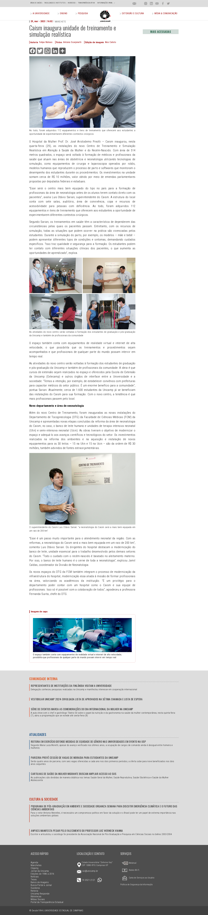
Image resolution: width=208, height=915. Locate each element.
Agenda (34, 862)
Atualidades (37, 734)
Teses (34, 879)
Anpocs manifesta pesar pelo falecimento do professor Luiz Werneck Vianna (77, 830)
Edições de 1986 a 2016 (42, 873)
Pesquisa (83, 13)
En (134, 3)
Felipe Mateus (45, 42)
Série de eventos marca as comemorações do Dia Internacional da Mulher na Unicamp (82, 709)
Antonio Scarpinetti (72, 42)
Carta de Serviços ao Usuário (142, 878)
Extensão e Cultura (133, 13)
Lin (151, 3)
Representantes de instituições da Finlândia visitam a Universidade (71, 685)
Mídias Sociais (38, 899)
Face (162, 3)
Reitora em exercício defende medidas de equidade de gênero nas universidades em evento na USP (88, 741)
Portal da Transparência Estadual (47, 902)
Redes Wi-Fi (134, 870)
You (157, 3)
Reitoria (34, 890)
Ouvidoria (35, 888)
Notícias (35, 876)
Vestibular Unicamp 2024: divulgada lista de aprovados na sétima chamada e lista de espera (86, 699)
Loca (140, 3)
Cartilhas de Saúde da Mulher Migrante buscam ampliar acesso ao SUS (73, 773)
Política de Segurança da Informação (136, 884)
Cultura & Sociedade (43, 799)
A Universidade (41, 13)
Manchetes (36, 865)
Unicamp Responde (40, 893)
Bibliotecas (36, 896)
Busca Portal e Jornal (41, 885)
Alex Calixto (110, 42)
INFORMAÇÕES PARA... (105, 3)
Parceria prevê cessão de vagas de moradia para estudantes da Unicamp (74, 757)
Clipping (34, 868)
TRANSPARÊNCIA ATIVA (86, 3)
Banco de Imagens (40, 882)
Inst (145, 3)
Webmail (132, 863)
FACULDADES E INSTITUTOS (54, 3)
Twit (168, 3)
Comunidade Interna (43, 678)
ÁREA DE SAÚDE (36, 3)
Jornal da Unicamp (40, 871)
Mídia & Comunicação (165, 13)
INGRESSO (71, 3)
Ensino (63, 13)
